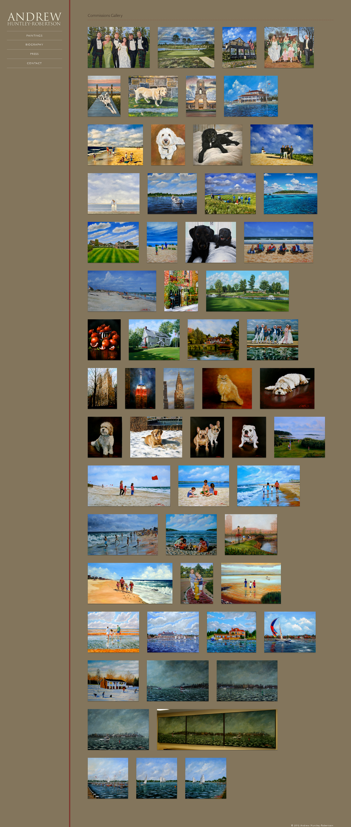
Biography (34, 44)
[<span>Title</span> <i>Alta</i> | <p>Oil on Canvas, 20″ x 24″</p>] (181, 290)
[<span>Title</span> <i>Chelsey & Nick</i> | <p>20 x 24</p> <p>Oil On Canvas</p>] (172, 193)
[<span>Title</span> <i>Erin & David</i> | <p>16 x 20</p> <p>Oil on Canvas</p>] (114, 193)
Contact (34, 63)
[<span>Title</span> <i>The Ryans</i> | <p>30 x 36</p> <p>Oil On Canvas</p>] (281, 144)
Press (34, 54)
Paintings (34, 36)
